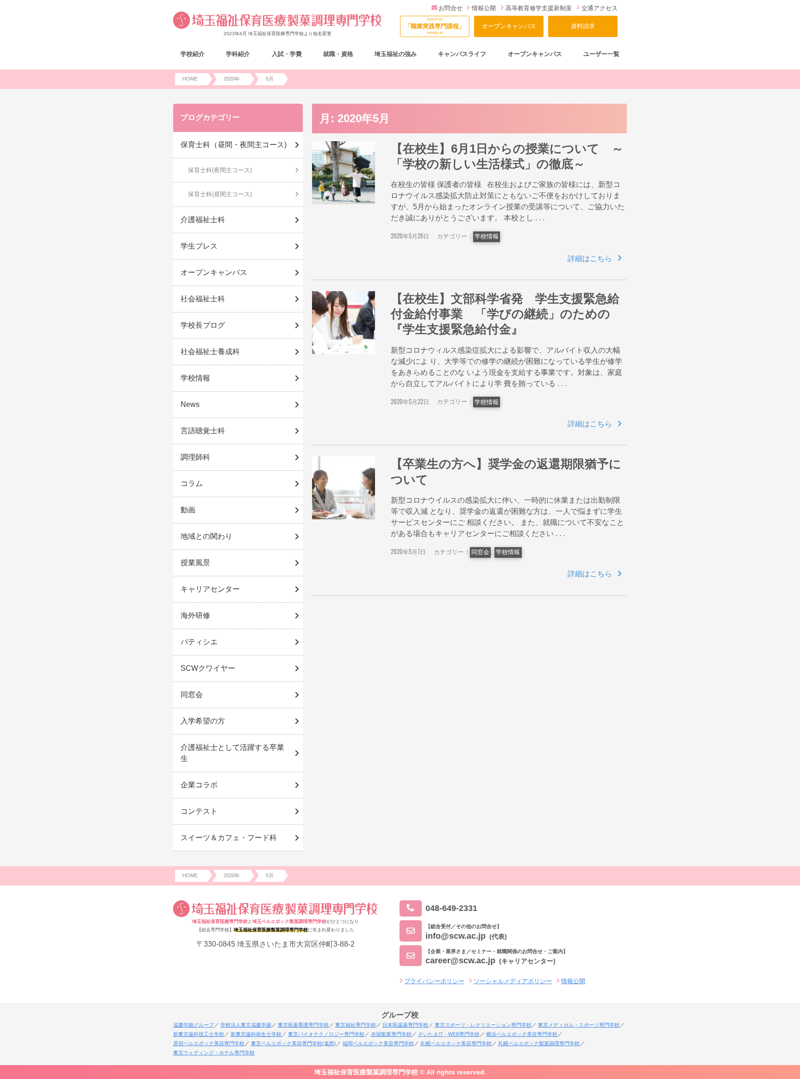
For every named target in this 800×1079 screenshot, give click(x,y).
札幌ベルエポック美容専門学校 (456, 1043)
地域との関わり (206, 536)
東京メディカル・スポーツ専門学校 (578, 1025)
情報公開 (484, 8)
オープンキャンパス (509, 26)
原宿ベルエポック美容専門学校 (208, 1043)
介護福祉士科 (203, 220)
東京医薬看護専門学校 (303, 1025)
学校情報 (487, 236)
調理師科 (195, 457)
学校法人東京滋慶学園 (245, 1025)
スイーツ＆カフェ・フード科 (229, 838)
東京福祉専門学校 (355, 1025)
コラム (192, 483)
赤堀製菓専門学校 (391, 1034)
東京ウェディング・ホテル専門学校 (214, 1052)
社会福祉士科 (203, 299)
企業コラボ (199, 785)
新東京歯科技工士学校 (198, 1034)
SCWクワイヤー (208, 668)
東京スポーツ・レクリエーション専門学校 (483, 1025)
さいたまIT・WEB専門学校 (449, 1034)
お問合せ (450, 8)
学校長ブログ (203, 325)
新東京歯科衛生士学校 (256, 1034)
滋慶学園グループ (193, 1025)
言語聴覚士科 (203, 431)
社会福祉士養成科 (210, 352)
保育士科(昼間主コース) (220, 194)
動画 (188, 510)
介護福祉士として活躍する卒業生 (232, 752)
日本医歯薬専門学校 (405, 1025)
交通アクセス (599, 8)
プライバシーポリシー (434, 981)
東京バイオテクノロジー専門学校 (326, 1034)
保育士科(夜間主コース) (220, 170)
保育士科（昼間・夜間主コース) (234, 145)
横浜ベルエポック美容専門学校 (521, 1034)
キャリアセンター (210, 589)
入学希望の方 (203, 721)
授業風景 (195, 563)
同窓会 (480, 552)
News (190, 404)
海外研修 (195, 615)
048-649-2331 (451, 908)
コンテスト (199, 811)
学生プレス (199, 246)
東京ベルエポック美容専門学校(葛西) (293, 1043)
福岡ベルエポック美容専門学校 (378, 1043)
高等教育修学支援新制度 (539, 8)
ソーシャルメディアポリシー (513, 981)
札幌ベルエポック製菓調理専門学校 (539, 1043)
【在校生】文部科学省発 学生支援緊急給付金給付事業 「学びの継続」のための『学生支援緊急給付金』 (505, 314)
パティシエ (199, 642)
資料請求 (583, 26)
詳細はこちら (590, 258)
